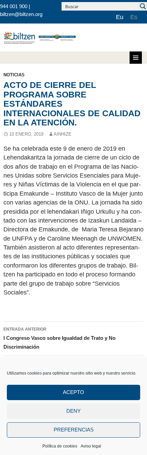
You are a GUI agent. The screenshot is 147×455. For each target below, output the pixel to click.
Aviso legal (91, 446)
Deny (73, 411)
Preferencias (74, 430)
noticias (14, 74)
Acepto (73, 392)
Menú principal (136, 57)
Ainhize (62, 134)
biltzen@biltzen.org (21, 14)
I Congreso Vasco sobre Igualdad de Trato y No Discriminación (59, 338)
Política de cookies (59, 446)
